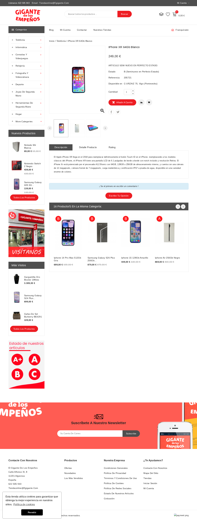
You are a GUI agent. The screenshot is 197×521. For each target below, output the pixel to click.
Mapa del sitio (150, 473)
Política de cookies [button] (24, 504)
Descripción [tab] (60, 147)
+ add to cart (59, 232)
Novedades (70, 473)
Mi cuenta (65, 30)
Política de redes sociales (117, 488)
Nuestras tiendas (102, 30)
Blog (51, 30)
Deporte (29, 84)
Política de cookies (114, 483)
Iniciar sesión (150, 483)
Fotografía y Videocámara (29, 75)
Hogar (29, 114)
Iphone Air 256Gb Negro (167, 257)
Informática (29, 47)
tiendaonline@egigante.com (23, 488)
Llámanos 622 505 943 (19, 3)
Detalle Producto (88, 147)
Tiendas (147, 478)
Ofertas (68, 468)
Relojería (29, 66)
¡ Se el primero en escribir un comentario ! (119, 186)
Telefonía (29, 40)
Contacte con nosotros (22, 460)
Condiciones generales (116, 468)
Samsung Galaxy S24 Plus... (33, 296)
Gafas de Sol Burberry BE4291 (33, 315)
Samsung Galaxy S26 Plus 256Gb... (101, 259)
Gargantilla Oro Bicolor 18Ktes (32, 278)
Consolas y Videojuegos (29, 56)
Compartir (111, 112)
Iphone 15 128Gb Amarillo (134, 257)
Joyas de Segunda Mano (29, 94)
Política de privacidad (115, 473)
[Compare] (161, 14)
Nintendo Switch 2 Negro (32, 165)
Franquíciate (182, 30)
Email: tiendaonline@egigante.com (50, 3)
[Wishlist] (168, 14)
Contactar (82, 30)
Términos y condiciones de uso (120, 478)
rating (112, 147)
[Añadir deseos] (149, 102)
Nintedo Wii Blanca (30, 146)
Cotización (109, 498)
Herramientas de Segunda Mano (29, 105)
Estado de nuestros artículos (119, 493)
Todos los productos (24, 197)
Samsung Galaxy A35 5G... (33, 183)
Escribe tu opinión (119, 195)
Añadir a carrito (122, 102)
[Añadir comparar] (141, 102)
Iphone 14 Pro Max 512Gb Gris (67, 259)
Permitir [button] (32, 512)
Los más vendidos (73, 478)
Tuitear (117, 112)
